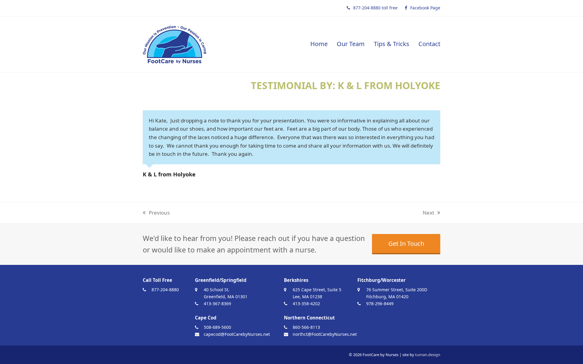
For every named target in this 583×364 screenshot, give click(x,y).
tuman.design (427, 354)
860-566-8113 (306, 327)
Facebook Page (425, 8)
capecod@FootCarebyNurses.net (237, 334)
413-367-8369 (217, 303)
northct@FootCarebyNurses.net (325, 334)
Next (429, 213)
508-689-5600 (217, 327)
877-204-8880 (165, 289)
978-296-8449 (380, 303)
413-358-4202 (306, 303)
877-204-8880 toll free (375, 8)
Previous (156, 213)
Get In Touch (406, 243)
